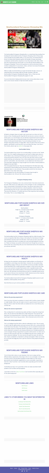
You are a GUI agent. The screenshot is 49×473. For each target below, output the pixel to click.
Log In (42, 1)
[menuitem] (33, 2)
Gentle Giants (24, 390)
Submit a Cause (35, 468)
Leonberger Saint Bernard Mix (24, 401)
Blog (39, 1)
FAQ (19, 468)
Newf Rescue (24, 385)
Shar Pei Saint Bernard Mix (24, 408)
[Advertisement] (24, 14)
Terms (29, 468)
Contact (15, 468)
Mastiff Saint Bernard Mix (24, 406)
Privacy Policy (24, 468)
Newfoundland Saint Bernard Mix (24, 411)
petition (20, 146)
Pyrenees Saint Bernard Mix (24, 404)
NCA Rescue (24, 388)
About (11, 468)
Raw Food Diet (20, 371)
